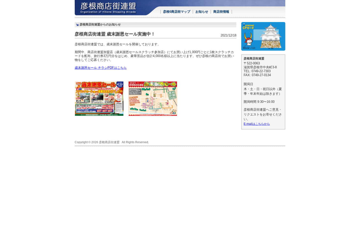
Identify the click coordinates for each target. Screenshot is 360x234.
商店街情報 (221, 11)
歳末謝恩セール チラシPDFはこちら (101, 68)
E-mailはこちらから (257, 123)
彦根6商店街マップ (176, 11)
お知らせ (201, 11)
